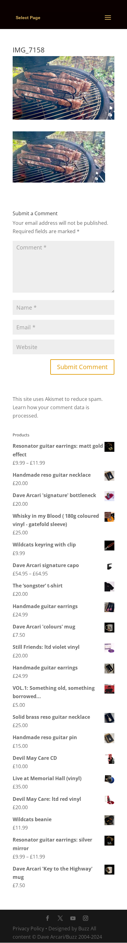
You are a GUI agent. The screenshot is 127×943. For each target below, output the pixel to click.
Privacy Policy (28, 928)
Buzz (83, 928)
